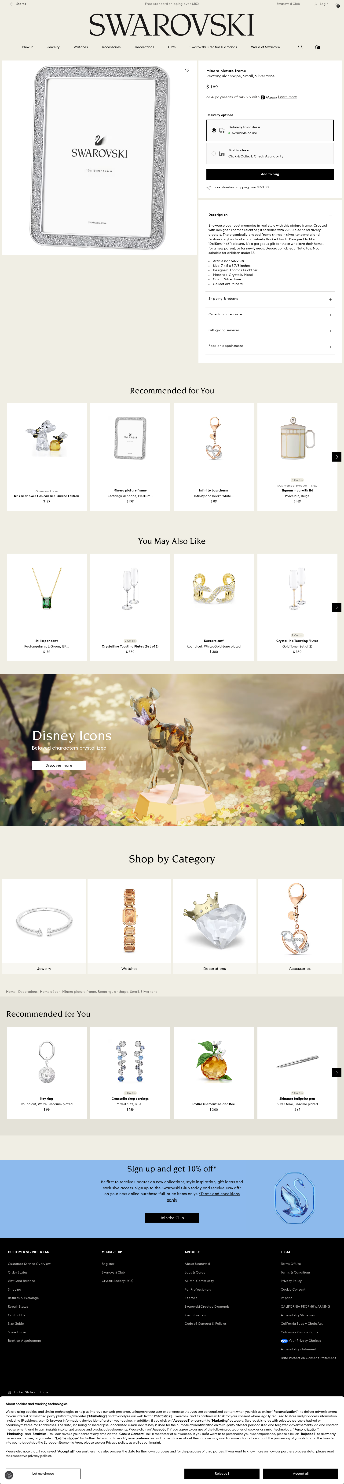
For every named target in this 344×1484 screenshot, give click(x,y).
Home (11, 991)
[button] (255, 156)
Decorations (27, 991)
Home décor (50, 991)
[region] (172, 4)
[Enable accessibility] (9, 1475)
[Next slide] (336, 457)
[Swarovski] (172, 25)
